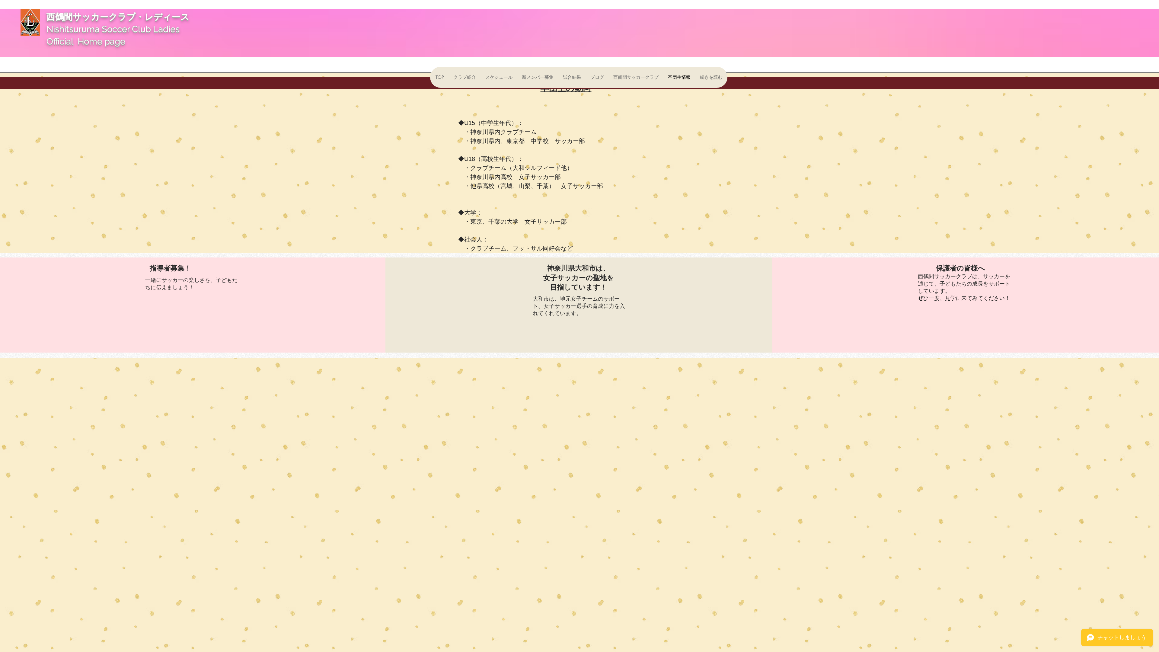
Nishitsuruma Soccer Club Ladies (116, 29)
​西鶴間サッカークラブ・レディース (122, 16)
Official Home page (85, 41)
